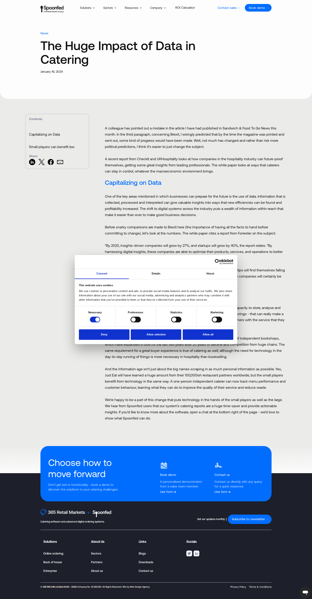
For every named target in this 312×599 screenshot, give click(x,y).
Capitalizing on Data (44, 134)
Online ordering (53, 553)
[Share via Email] (60, 164)
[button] (88, 7)
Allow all (208, 334)
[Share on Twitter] (41, 164)
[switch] (136, 319)
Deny (104, 334)
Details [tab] (156, 273)
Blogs (142, 553)
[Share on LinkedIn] (32, 164)
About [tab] (210, 273)
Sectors (96, 553)
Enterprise (50, 570)
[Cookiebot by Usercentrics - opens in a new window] (217, 261)
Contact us (146, 570)
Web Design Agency (140, 587)
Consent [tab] (101, 273)
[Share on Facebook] (51, 164)
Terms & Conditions (260, 586)
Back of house (52, 562)
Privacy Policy (238, 586)
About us (97, 570)
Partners (96, 562)
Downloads (146, 562)
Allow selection (156, 334)
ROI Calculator (185, 7)
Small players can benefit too (51, 147)
